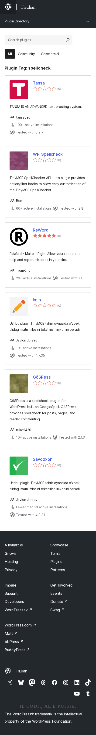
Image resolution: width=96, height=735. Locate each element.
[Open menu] (88, 7)
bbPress (14, 641)
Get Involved (61, 585)
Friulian (21, 671)
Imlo (37, 299)
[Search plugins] (67, 40)
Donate (59, 601)
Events (56, 593)
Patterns (57, 569)
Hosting (11, 561)
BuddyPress (17, 649)
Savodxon (42, 459)
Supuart (11, 593)
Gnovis (11, 553)
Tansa (39, 83)
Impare (10, 585)
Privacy (11, 569)
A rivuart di (14, 545)
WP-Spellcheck (48, 154)
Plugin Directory (17, 21)
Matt (11, 633)
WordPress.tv (18, 610)
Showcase (59, 545)
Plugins (56, 561)
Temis (55, 553)
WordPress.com (20, 625)
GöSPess (42, 377)
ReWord (40, 230)
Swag (57, 610)
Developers (14, 601)
